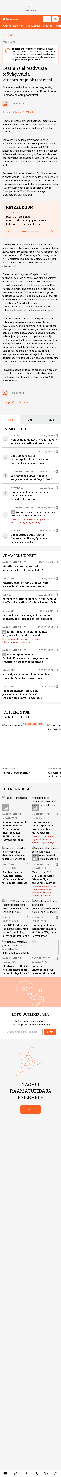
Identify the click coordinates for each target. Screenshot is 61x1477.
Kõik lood (18, 25)
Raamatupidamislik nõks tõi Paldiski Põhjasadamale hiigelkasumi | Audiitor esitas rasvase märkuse (25, 658)
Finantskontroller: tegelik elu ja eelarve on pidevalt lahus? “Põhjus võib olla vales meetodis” (22, 694)
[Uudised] (16, 1473)
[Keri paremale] (52, 231)
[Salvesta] (57, 435)
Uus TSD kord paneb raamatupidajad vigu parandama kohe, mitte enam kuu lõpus (26, 220)
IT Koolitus (8, 768)
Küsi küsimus (33, 25)
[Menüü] (5, 1473)
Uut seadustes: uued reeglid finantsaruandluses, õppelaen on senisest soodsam (29, 538)
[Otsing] (36, 1473)
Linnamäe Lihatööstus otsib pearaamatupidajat (43, 969)
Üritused (47, 25)
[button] (24, 1032)
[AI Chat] (46, 1473)
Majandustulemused (22, 471)
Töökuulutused (41, 958)
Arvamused (17, 487)
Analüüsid (16, 435)
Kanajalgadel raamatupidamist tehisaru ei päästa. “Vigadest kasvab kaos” (30, 495)
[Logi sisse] (55, 1473)
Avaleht (6, 25)
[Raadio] (26, 1473)
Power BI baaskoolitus (16, 772)
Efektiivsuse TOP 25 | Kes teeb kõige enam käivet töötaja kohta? (15, 969)
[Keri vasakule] (9, 231)
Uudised (15, 451)
